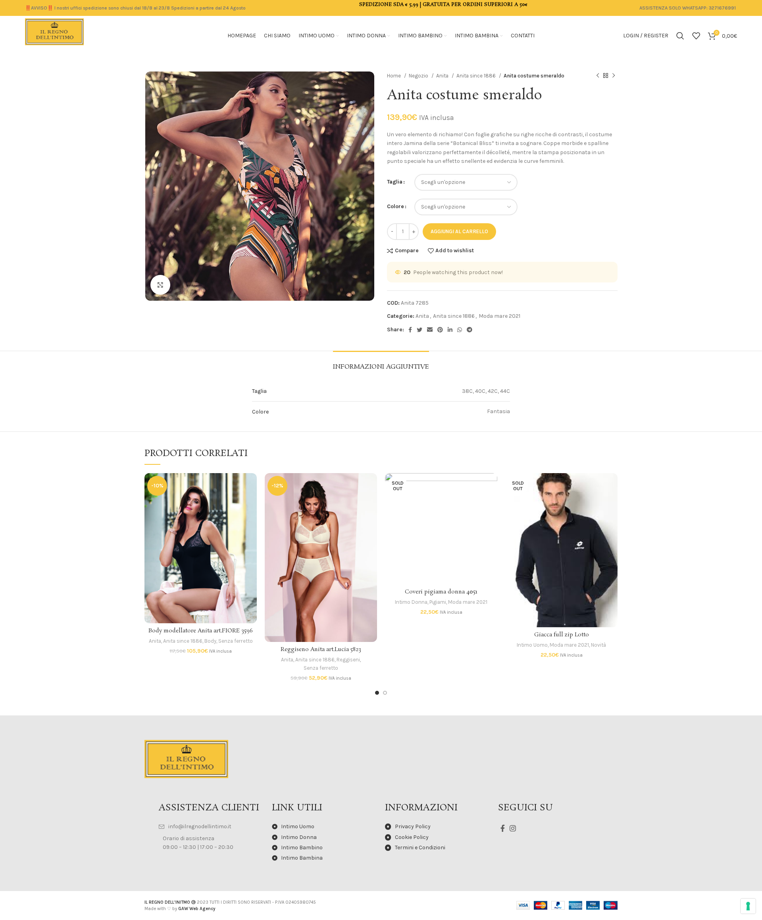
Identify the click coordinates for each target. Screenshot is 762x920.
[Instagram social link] (512, 828)
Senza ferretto (235, 641)
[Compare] (251, 486)
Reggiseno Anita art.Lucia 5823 (321, 649)
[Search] (680, 36)
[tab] (381, 363)
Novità (598, 645)
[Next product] (614, 76)
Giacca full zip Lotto (561, 635)
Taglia (394, 181)
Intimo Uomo (532, 645)
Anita (443, 76)
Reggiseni (348, 660)
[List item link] (211, 826)
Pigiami (437, 602)
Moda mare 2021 (499, 316)
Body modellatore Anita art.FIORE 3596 (200, 631)
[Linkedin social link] (450, 330)
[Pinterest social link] (440, 330)
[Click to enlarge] (160, 285)
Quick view (251, 504)
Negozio (419, 76)
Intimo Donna (411, 602)
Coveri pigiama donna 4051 (441, 592)
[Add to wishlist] (251, 522)
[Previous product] (598, 76)
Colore (395, 206)
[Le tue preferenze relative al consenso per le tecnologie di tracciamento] (748, 906)
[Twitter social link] (419, 330)
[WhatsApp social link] (459, 330)
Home (394, 76)
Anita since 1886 (476, 76)
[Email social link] (430, 330)
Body (210, 641)
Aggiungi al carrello (459, 231)
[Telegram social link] (469, 330)
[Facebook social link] (410, 330)
